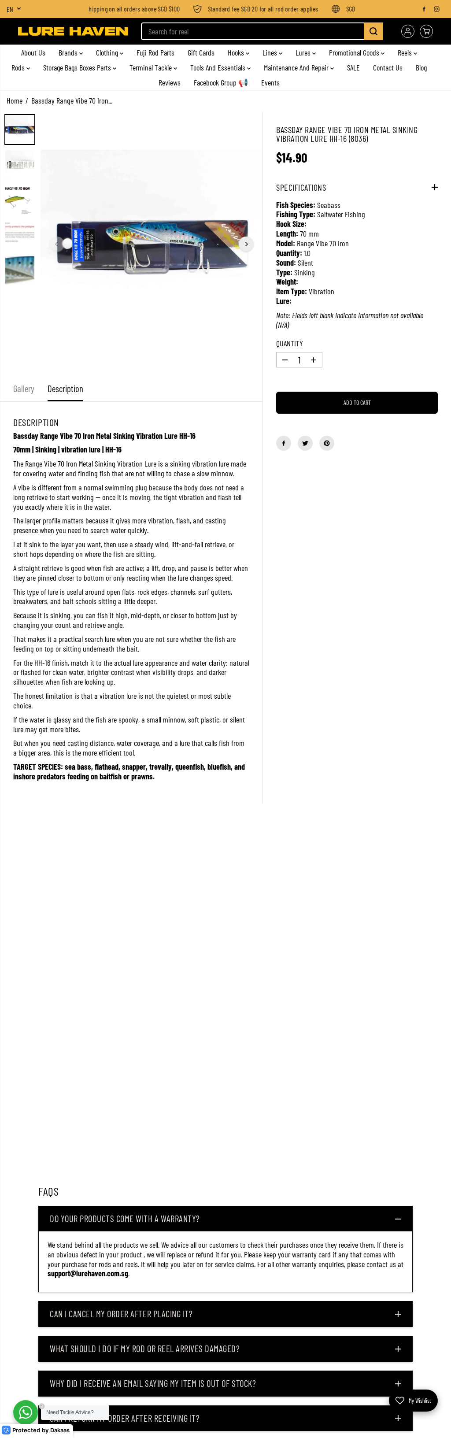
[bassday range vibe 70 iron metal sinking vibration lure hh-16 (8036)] (151, 244)
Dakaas (60, 1430)
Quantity (289, 343)
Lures (304, 52)
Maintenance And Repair (297, 67)
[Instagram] (437, 9)
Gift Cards (201, 52)
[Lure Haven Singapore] (73, 31)
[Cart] (426, 31)
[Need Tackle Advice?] (25, 1412)
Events (270, 82)
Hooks (237, 52)
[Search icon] (373, 31)
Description (65, 388)
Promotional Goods (355, 52)
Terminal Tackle (151, 67)
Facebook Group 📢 (221, 82)
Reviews (170, 82)
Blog (421, 67)
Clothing (108, 52)
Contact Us (388, 67)
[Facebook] (424, 9)
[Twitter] (305, 443)
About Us (33, 52)
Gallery (23, 388)
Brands (69, 52)
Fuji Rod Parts (155, 52)
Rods (18, 67)
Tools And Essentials (218, 67)
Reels (406, 52)
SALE (353, 67)
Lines (270, 52)
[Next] (246, 244)
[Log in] (407, 31)
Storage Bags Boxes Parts (78, 67)
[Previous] (56, 244)
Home (14, 100)
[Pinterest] (326, 443)
